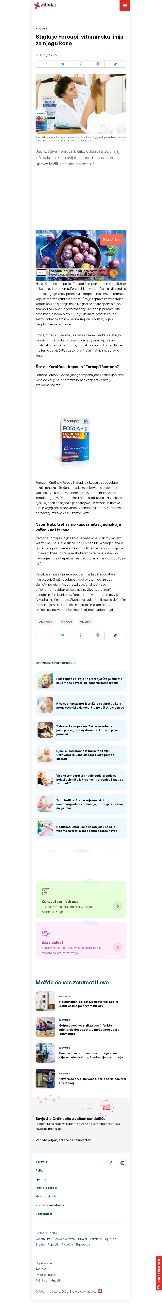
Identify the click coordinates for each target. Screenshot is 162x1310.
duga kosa (45, 621)
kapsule (85, 621)
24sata (40, 1244)
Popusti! (53, 1244)
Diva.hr (82, 1239)
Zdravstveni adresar (50, 1205)
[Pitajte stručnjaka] (159, 1273)
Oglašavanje (44, 1263)
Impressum (43, 1269)
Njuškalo (110, 1239)
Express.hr (83, 1244)
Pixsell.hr (67, 1244)
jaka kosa (66, 621)
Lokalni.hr (96, 1239)
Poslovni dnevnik (64, 1239)
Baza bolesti (44, 1213)
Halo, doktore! (46, 1196)
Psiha (39, 1170)
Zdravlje (41, 1161)
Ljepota (41, 1179)
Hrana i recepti (46, 1187)
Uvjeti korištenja (46, 1274)
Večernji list (43, 1239)
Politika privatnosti (48, 1280)
